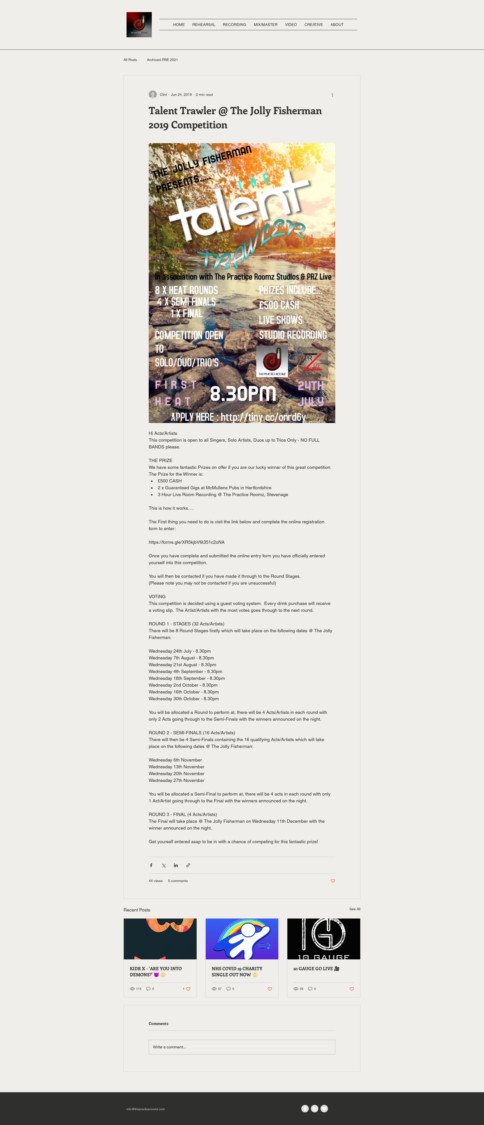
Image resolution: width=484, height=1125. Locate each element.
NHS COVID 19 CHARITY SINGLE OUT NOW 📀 (237, 971)
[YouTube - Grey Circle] (324, 1108)
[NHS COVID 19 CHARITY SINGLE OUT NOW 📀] (242, 939)
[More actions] (332, 95)
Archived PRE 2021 (162, 60)
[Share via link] (188, 865)
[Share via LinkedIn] (175, 865)
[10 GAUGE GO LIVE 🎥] (323, 939)
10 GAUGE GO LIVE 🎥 (316, 968)
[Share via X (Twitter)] (163, 865)
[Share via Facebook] (151, 865)
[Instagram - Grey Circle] (314, 1108)
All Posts (130, 60)
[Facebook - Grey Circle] (305, 1108)
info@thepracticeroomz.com (146, 1109)
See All (354, 909)
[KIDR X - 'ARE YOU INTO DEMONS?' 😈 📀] (160, 939)
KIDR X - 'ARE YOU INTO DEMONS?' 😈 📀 (156, 971)
